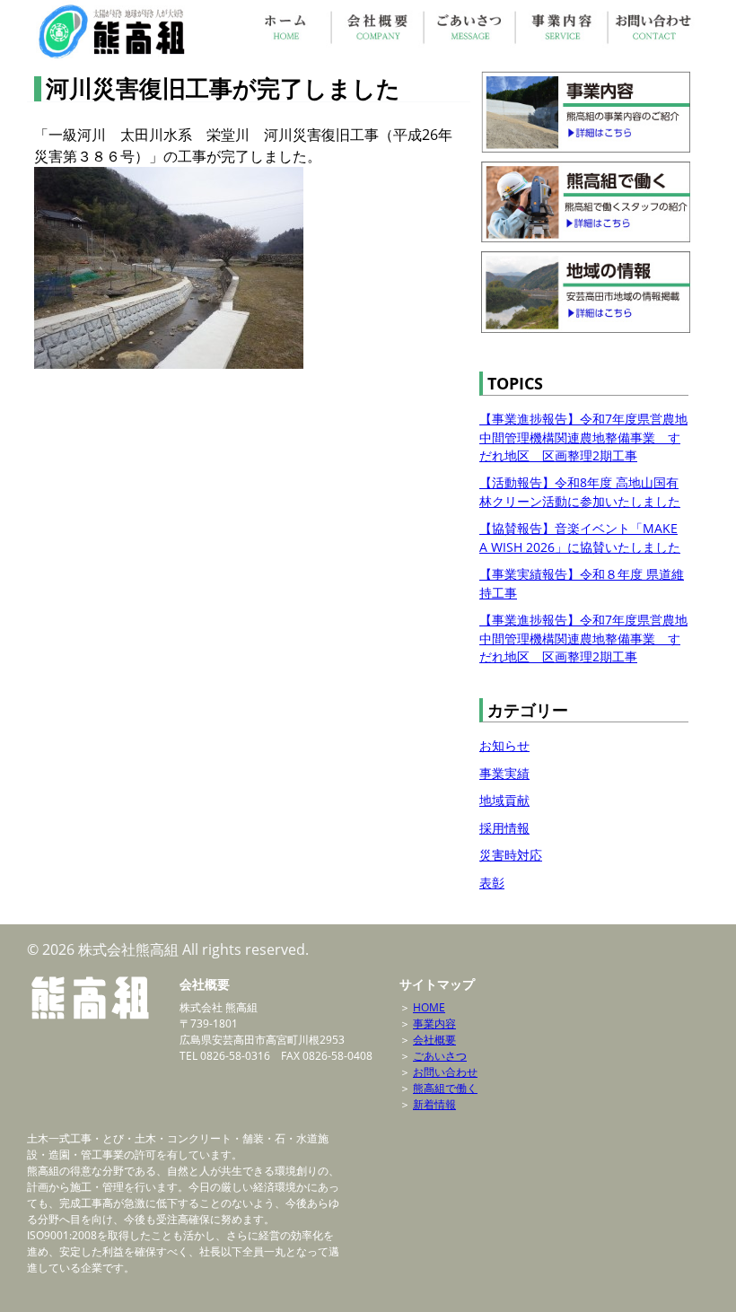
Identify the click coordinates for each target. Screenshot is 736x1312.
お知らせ (504, 745)
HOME (429, 1007)
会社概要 (434, 1039)
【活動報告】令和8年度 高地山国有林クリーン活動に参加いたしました (579, 491)
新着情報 (434, 1104)
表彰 (491, 882)
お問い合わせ (445, 1072)
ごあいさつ (440, 1055)
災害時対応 (510, 854)
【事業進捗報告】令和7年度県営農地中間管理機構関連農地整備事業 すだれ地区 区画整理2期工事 (583, 437)
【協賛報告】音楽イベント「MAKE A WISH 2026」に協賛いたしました (579, 537)
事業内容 (434, 1023)
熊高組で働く (445, 1088)
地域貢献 (504, 800)
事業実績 (504, 773)
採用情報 (504, 827)
